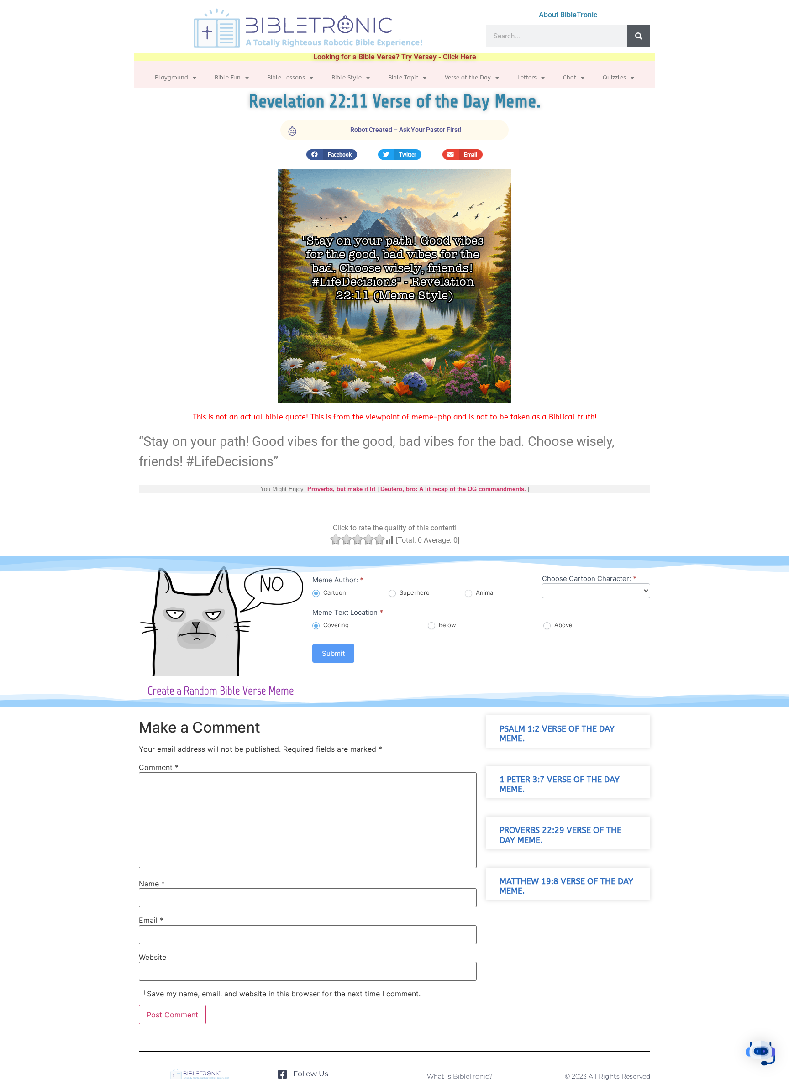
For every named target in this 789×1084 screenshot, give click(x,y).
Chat (569, 77)
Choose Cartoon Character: (589, 579)
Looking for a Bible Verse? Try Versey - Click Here (394, 56)
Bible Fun (228, 77)
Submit (333, 653)
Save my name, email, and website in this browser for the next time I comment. (284, 993)
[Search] (638, 36)
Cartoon (333, 592)
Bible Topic (403, 77)
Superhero (414, 592)
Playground (171, 77)
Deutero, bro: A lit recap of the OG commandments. (453, 489)
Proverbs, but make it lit (341, 489)
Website (152, 957)
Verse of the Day (468, 77)
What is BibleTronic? (460, 1076)
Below (446, 624)
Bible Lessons (286, 77)
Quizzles (614, 77)
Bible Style (346, 77)
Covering (335, 624)
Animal (484, 592)
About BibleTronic (568, 14)
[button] (331, 154)
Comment (159, 767)
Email (151, 920)
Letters (527, 77)
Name (152, 883)
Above (562, 624)
